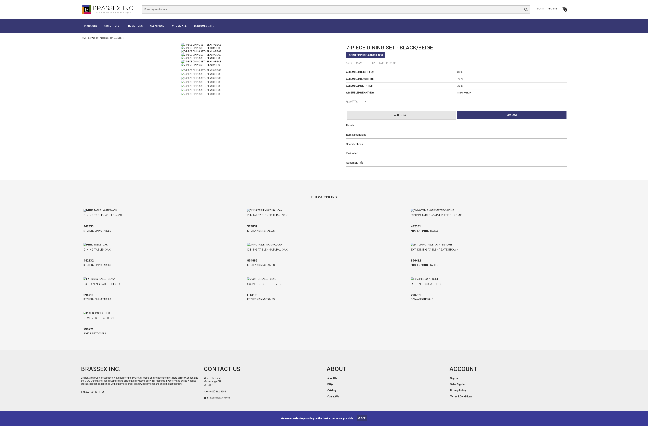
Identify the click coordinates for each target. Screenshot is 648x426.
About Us (332, 378)
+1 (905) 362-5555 (216, 391)
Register (553, 8)
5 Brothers (111, 25)
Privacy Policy (458, 390)
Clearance (157, 25)
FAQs (330, 384)
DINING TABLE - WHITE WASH (103, 215)
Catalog (92, 38)
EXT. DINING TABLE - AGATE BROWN (434, 249)
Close (362, 418)
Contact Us (333, 396)
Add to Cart (401, 115)
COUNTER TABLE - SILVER (264, 284)
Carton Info (352, 153)
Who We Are (179, 25)
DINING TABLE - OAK (97, 249)
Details (350, 125)
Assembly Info (354, 162)
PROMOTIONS (135, 25)
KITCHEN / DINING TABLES (97, 230)
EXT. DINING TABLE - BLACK (102, 284)
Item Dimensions (356, 134)
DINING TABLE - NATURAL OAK (267, 215)
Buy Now (512, 115)
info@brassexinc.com (218, 397)
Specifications (354, 144)
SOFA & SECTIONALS (422, 299)
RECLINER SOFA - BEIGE (426, 284)
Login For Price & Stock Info (365, 55)
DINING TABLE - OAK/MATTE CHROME (436, 215)
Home (83, 38)
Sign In (540, 8)
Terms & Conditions (461, 396)
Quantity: (352, 101)
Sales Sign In (457, 384)
